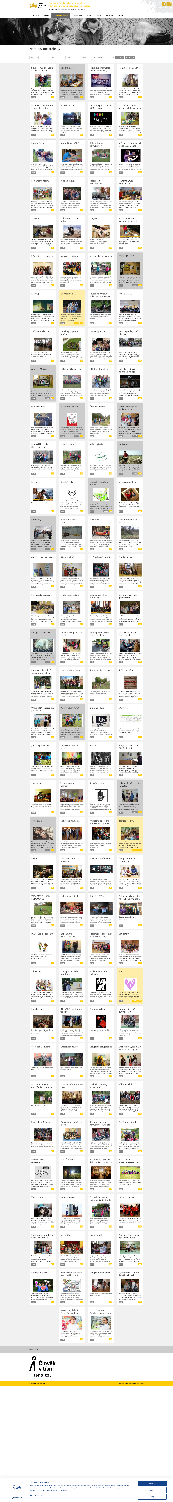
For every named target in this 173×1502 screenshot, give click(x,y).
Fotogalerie (109, 15)
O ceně (89, 15)
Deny (152, 1496)
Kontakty (121, 15)
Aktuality (36, 15)
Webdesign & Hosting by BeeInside (134, 1384)
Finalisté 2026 (77, 15)
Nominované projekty (61, 15)
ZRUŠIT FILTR (130, 57)
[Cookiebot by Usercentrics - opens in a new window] (17, 1498)
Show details (34, 1496)
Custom (151, 1490)
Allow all (152, 1483)
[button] (13, 31)
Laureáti (98, 15)
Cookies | (122, 1384)
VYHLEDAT (120, 57)
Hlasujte (46, 15)
